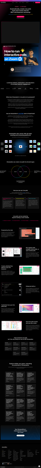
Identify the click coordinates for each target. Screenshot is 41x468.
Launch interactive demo (20, 435)
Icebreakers (21, 452)
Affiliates (21, 459)
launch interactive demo (20, 16)
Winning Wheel (3, 455)
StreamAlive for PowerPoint (30, 455)
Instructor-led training (15, 453)
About (36, 451)
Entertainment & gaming (15, 458)
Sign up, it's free (38, 2)
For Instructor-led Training (22, 456)
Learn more (27, 0)
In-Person (9, 458)
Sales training (14, 451)
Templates (21, 453)
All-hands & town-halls (15, 457)
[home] (3, 2)
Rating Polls (3, 454)
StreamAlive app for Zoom (30, 453)
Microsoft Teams (10, 454)
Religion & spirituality (15, 459)
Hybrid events (9, 457)
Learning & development (15, 452)
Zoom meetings (9, 451)
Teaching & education (15, 455)
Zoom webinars (9, 452)
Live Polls (11, 14)
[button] (13, 2)
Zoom (9, 14)
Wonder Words (3, 453)
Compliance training (15, 454)
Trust (36, 453)
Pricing (20, 2)
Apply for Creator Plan (29, 452)
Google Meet (9, 455)
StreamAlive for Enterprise (30, 456)
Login (33, 2)
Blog (20, 457)
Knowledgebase (22, 451)
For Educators (14, 460)
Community (21, 458)
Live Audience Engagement (23, 455)
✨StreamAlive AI (3, 451)
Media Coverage (37, 452)
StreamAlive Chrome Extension (30, 454)
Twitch (8, 456)
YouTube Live (9, 453)
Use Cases (21, 454)
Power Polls (3, 452)
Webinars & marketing (15, 456)
